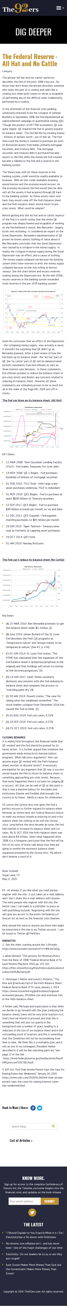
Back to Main (10, 1107)
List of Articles (20, 1140)
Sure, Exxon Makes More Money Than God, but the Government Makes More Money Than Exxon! (33, 1269)
